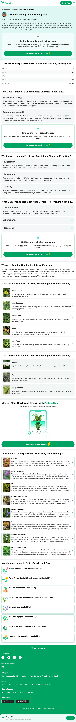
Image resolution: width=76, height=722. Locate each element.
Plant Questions (35, 676)
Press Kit (47, 684)
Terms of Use (17, 684)
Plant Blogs (46, 676)
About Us (39, 684)
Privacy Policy (6, 684)
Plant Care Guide (22, 676)
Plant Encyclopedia (9, 9)
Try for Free (66, 3)
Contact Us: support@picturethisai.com (20, 692)
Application (56, 676)
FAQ (2, 692)
